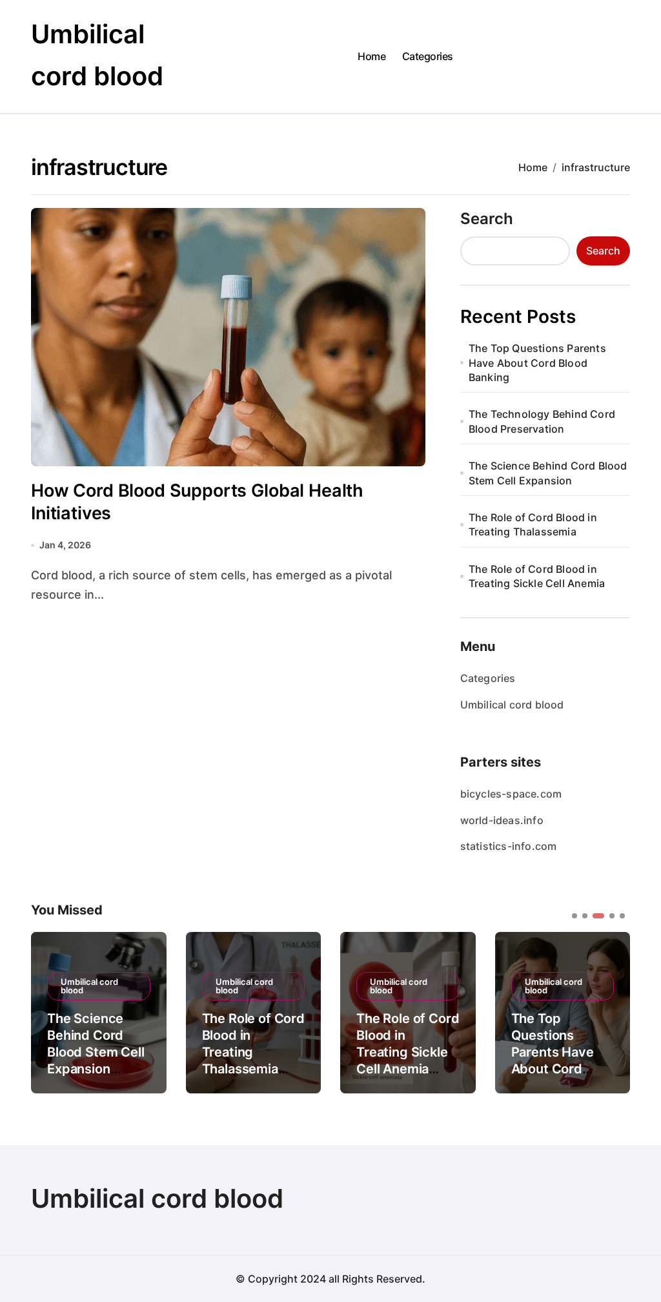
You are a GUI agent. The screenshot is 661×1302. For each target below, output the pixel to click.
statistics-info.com (508, 846)
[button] (611, 1011)
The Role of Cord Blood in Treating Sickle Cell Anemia (537, 576)
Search (486, 218)
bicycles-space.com (511, 793)
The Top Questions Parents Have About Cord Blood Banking (537, 363)
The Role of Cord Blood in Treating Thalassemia (533, 524)
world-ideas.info (502, 820)
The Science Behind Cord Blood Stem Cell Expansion (548, 472)
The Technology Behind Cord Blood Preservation (542, 421)
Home (371, 56)
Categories (427, 56)
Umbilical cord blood (512, 704)
